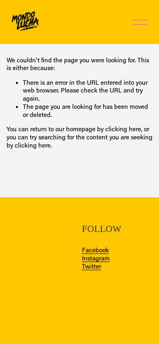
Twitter (91, 266)
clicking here (123, 129)
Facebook (95, 250)
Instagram (96, 258)
